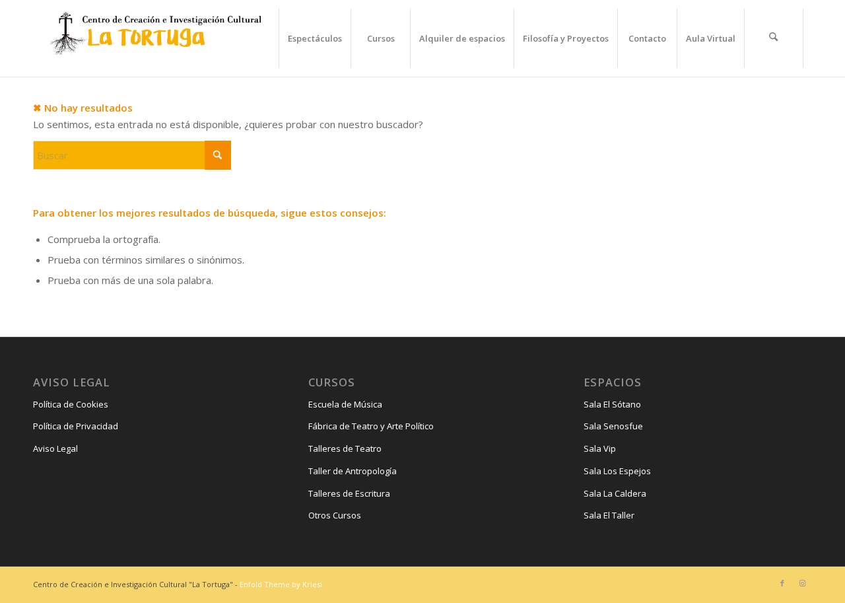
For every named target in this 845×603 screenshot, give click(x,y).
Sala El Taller (609, 515)
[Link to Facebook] (782, 583)
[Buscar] (773, 38)
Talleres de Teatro (345, 448)
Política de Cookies (70, 404)
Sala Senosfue (613, 426)
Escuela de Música (345, 404)
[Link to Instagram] (802, 583)
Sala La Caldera (615, 493)
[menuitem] (315, 38)
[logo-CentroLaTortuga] (154, 38)
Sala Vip (600, 448)
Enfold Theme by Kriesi (281, 584)
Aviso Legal (55, 448)
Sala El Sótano (612, 404)
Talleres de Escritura (349, 493)
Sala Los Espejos (617, 471)
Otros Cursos (334, 515)
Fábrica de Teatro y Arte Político (371, 426)
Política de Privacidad (75, 426)
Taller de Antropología (352, 471)
